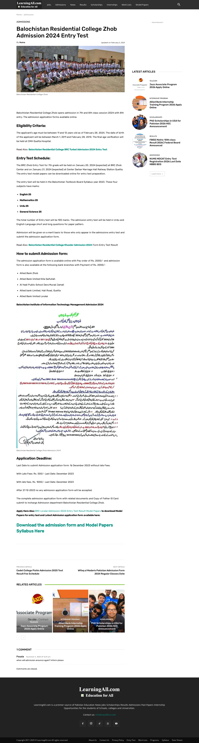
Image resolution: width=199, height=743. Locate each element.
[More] (94, 103)
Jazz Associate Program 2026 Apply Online (34, 627)
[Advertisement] (157, 43)
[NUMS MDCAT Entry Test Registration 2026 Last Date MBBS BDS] (139, 160)
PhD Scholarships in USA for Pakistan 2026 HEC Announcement (107, 626)
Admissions (60, 4)
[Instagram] (91, 723)
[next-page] (23, 638)
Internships (112, 4)
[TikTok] (99, 724)
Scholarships (96, 4)
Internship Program (70, 619)
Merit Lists (126, 4)
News (72, 4)
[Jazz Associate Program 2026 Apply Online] (34, 611)
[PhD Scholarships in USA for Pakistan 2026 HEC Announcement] (107, 611)
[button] (179, 4)
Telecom (34, 622)
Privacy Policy (118, 740)
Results (83, 4)
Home (19, 14)
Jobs (49, 4)
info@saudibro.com (105, 714)
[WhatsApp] (108, 724)
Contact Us (104, 740)
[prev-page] (18, 638)
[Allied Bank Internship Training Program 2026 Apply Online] (70, 611)
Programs (154, 740)
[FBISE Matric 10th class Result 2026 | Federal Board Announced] (139, 141)
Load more (156, 173)
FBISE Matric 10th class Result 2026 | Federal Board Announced (165, 142)
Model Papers (142, 4)
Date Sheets (177, 740)
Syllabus (165, 740)
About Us (93, 740)
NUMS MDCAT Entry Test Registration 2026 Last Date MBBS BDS (165, 161)
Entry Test (131, 740)
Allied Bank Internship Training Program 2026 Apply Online (70, 626)
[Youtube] (116, 724)
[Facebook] (83, 724)
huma (22, 42)
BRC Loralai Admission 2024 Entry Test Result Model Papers (68, 511)
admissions (29, 14)
